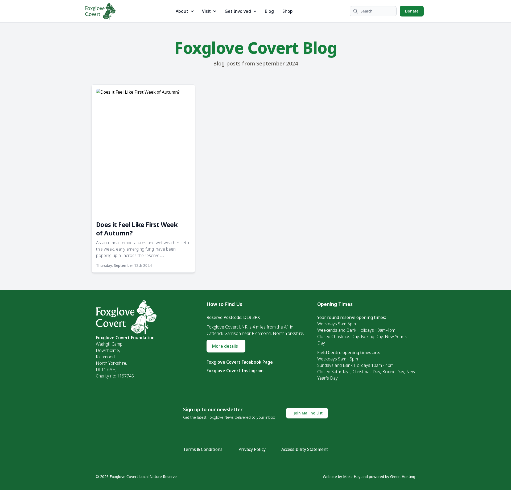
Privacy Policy (252, 449)
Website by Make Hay (341, 476)
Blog (269, 11)
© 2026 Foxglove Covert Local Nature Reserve (136, 476)
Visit (206, 11)
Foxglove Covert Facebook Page (240, 362)
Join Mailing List (308, 413)
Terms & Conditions (202, 449)
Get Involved (238, 11)
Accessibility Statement (304, 449)
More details (225, 346)
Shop (287, 11)
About (182, 11)
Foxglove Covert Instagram (235, 370)
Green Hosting (402, 476)
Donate (411, 11)
